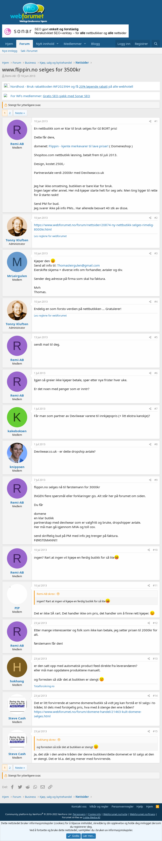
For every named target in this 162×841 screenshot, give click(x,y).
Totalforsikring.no (44, 686)
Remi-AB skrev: (46, 594)
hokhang (17, 681)
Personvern (79, 814)
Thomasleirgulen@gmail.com (78, 265)
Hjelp (139, 806)
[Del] (150, 121)
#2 (156, 218)
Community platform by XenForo (38, 814)
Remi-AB (10, 76)
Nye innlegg (9, 51)
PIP (17, 608)
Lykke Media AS (91, 817)
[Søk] (156, 44)
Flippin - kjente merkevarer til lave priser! (78, 146)
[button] (58, 44)
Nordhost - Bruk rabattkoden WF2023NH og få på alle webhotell (71, 86)
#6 (156, 373)
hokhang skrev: (46, 740)
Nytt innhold (45, 44)
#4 (156, 301)
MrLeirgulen (17, 276)
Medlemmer (73, 44)
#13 (155, 658)
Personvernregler (123, 806)
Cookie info (94, 814)
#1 (156, 121)
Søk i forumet (29, 51)
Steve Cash (17, 718)
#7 (156, 408)
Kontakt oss (79, 806)
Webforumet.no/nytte (115, 814)
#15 (155, 731)
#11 (155, 585)
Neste (19, 113)
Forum (24, 44)
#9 (156, 480)
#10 (155, 550)
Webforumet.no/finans (142, 814)
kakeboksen (17, 431)
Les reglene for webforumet (50, 236)
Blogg (95, 44)
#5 (156, 337)
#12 (155, 623)
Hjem (9, 44)
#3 (156, 253)
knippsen (17, 467)
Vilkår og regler (98, 806)
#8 (156, 444)
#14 (155, 695)
